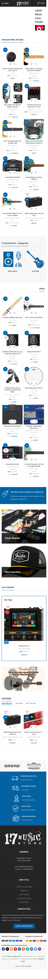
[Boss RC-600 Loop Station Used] (34, 719)
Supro (12, 431)
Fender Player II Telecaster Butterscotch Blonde (34, 70)
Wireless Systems (12, 109)
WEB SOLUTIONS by (23, 966)
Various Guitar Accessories (36, 432)
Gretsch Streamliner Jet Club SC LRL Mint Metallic (34, 465)
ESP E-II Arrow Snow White (34, 318)
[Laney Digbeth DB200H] (12, 165)
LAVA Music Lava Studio (39, 16)
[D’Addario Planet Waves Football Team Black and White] (12, 376)
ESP (34, 323)
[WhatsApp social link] (27, 949)
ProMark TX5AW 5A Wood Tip (12, 318)
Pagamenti (24, 890)
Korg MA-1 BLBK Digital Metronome (34, 427)
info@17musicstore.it (26, 866)
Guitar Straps (16, 395)
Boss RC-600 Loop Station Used (33, 733)
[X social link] (7, 949)
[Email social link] (11, 949)
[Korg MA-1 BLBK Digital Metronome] (34, 414)
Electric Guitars (33, 73)
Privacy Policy (24, 902)
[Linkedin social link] (19, 949)
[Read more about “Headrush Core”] (6, 641)
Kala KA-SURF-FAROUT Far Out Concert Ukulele (12, 214)
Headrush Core (24, 646)
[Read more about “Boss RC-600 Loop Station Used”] (32, 727)
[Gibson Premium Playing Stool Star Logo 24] (12, 57)
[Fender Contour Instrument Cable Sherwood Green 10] (34, 129)
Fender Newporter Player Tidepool (34, 178)
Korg (34, 435)
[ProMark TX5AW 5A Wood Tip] (12, 306)
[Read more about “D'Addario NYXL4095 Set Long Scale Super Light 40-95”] (11, 347)
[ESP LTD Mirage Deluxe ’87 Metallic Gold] (12, 129)
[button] (11, 64)
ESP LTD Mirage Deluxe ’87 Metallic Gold (12, 142)
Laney (12, 182)
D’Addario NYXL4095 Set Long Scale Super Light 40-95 (12, 353)
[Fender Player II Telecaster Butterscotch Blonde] (34, 57)
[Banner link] (24, 527)
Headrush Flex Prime (12, 464)
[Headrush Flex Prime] (12, 452)
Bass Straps (8, 395)
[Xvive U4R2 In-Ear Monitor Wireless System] (12, 93)
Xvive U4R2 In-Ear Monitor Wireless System (12, 106)
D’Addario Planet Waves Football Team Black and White (12, 390)
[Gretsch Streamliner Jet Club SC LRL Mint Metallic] (34, 452)
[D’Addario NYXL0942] (34, 340)
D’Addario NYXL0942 (34, 352)
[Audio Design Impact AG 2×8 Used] (34, 202)
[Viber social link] (39, 949)
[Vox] (34, 766)
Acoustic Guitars (34, 182)
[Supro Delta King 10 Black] (12, 414)
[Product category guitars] (35, 262)
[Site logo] (23, 3)
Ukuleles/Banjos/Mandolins (12, 218)
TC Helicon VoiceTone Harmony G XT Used (34, 106)
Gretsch (34, 471)
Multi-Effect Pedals (12, 467)
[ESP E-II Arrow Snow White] (34, 306)
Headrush (12, 469)
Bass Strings (12, 356)
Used (41, 218)
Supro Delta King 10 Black (12, 426)
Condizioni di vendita (24, 898)
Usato (38, 109)
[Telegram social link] (35, 949)
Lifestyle (12, 73)
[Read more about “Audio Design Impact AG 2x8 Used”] (32, 209)
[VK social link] (31, 949)
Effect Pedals (32, 737)
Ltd (12, 148)
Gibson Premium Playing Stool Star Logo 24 (12, 70)
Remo (34, 393)
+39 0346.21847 (28, 869)
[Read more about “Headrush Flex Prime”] (11, 460)
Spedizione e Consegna (24, 887)
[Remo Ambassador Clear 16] (34, 376)
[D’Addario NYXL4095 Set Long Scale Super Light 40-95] (12, 340)
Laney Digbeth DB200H (12, 177)
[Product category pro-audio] (12, 262)
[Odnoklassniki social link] (23, 949)
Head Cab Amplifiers (12, 180)
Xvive (12, 112)
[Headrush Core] (24, 624)
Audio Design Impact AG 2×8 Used (34, 214)
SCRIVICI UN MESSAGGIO (24, 926)
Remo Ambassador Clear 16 (34, 388)
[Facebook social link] (3, 949)
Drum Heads (34, 391)
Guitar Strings (34, 354)
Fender (34, 76)
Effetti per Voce (31, 109)
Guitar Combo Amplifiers (32, 218)
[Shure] (12, 766)
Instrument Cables (33, 146)
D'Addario (12, 359)
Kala (12, 220)
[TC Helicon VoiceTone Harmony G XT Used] (34, 93)
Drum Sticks (12, 320)
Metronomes (29, 431)
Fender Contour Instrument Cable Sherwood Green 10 (34, 142)
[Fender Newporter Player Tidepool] (34, 165)
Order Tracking (24, 894)
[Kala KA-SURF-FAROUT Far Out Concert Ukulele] (12, 202)
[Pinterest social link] (15, 949)
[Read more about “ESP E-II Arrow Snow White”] (32, 313)
